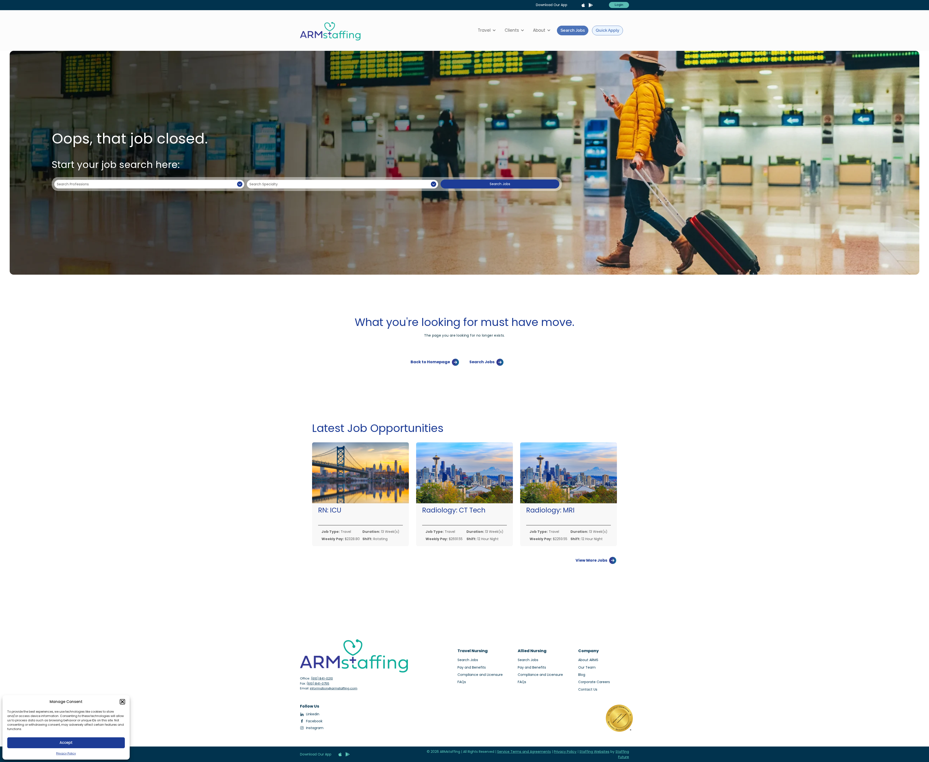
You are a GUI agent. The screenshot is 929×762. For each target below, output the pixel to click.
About (539, 30)
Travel (484, 30)
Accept (66, 742)
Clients (512, 30)
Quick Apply (607, 30)
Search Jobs (573, 30)
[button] (122, 701)
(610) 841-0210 (322, 678)
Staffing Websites (594, 751)
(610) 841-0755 (318, 683)
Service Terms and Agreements (524, 751)
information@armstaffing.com (333, 688)
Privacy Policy (66, 753)
